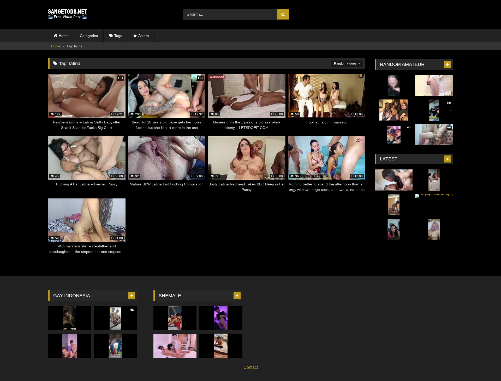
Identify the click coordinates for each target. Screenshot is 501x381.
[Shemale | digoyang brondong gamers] (220, 318)
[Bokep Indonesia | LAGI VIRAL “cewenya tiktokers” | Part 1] (394, 180)
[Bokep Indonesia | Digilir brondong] (434, 204)
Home (64, 36)
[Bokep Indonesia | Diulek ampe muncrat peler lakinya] (394, 229)
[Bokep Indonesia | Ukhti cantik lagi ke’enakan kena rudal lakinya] (434, 229)
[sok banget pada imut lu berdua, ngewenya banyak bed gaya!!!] (69, 318)
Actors (143, 36)
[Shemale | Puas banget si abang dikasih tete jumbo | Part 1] (175, 318)
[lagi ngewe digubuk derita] (115, 346)
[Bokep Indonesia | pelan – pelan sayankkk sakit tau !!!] (394, 204)
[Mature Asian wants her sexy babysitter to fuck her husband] (394, 110)
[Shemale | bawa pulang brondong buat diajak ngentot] (69, 346)
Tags (118, 36)
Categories (89, 36)
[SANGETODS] (67, 14)
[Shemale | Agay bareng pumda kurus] (220, 346)
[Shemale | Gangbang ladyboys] (175, 346)
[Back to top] (485, 365)
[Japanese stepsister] (434, 85)
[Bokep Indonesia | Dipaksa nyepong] (394, 85)
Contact (250, 367)
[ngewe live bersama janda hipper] (434, 180)
